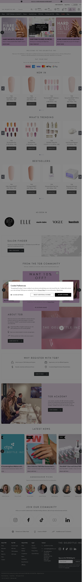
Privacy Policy (41, 290)
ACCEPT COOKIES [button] (63, 294)
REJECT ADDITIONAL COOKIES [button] (42, 294)
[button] (17, 295)
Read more (60, 290)
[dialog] (41, 291)
